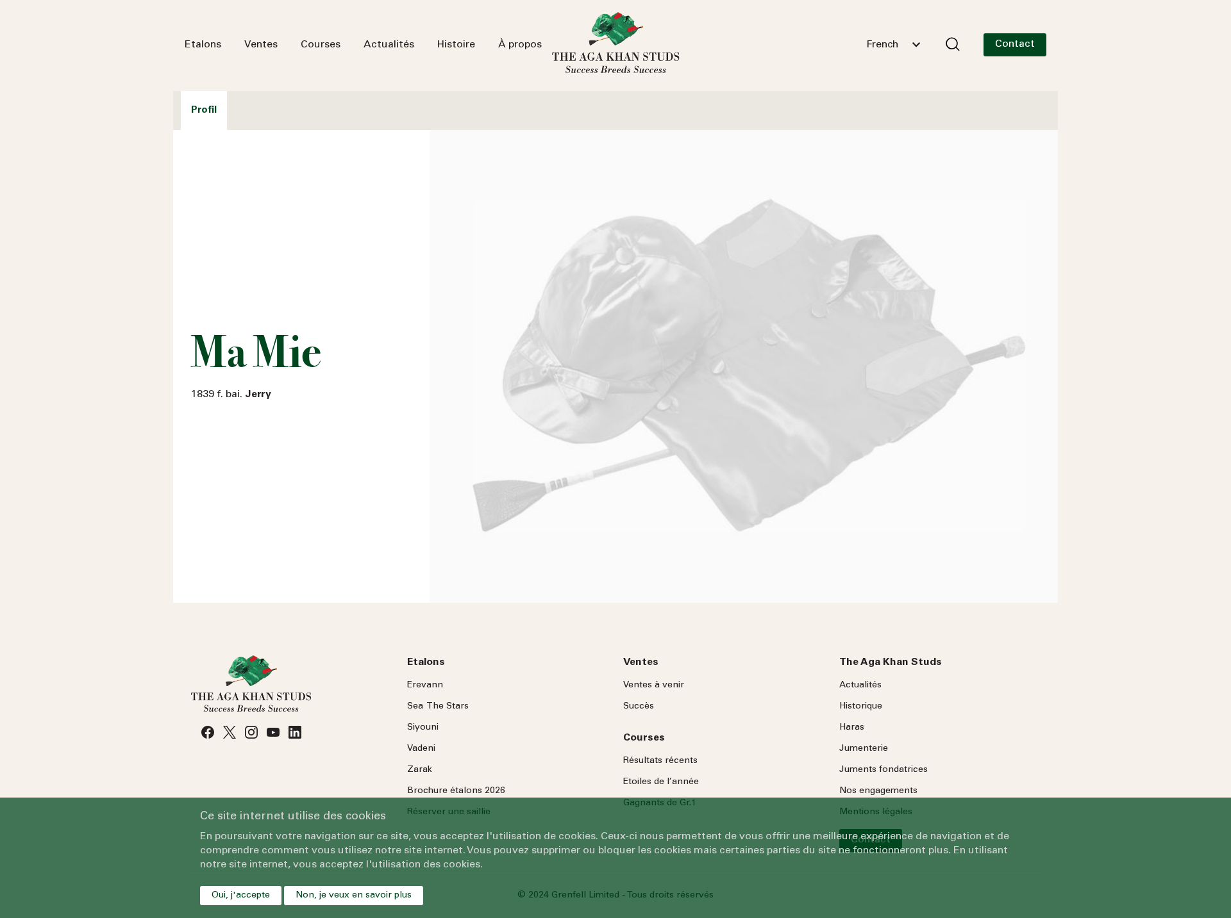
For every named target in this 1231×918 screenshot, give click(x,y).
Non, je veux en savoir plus (354, 895)
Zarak (419, 770)
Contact (1015, 44)
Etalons (203, 45)
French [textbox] (882, 45)
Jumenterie (863, 748)
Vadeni (421, 748)
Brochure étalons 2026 (456, 791)
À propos (520, 45)
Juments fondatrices (883, 770)
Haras (851, 727)
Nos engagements (878, 791)
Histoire (456, 45)
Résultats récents (660, 761)
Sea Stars (438, 706)
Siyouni (423, 727)
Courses (320, 45)
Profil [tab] (204, 110)
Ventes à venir (653, 685)
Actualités (389, 45)
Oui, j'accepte (241, 895)
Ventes (261, 45)
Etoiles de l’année (661, 782)
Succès (638, 706)
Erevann (425, 685)
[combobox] (893, 45)
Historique (860, 706)
